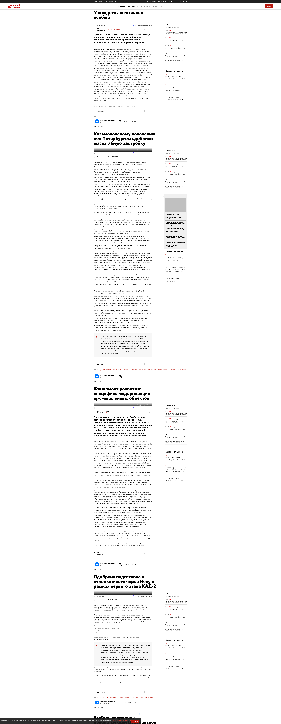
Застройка (134, 369)
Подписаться (152, 1)
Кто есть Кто (163, 6)
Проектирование (117, 369)
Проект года (106, 559)
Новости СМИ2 (98, 126)
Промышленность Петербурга (152, 559)
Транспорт (120, 697)
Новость (99, 369)
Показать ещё (169, 66)
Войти (269, 6)
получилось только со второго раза (104, 683)
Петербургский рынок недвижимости (147, 369)
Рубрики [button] (122, 6)
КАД (104, 697)
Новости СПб (97, 371)
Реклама (154, 6)
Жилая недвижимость (163, 369)
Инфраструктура (111, 697)
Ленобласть (173, 369)
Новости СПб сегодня (107, 371)
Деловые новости (182, 369)
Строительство (107, 369)
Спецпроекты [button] (133, 6)
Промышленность (138, 559)
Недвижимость (126, 369)
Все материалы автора (114, 29)
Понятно (135, 721)
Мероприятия (145, 6)
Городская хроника (149, 697)
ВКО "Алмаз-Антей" (131, 482)
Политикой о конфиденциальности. (121, 720)
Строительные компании (127, 559)
